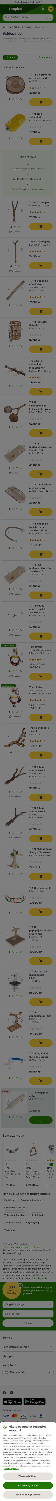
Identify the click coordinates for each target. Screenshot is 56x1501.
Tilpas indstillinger (28, 1476)
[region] (28, 1461)
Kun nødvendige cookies (28, 1494)
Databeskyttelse (11, 1468)
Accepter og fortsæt (28, 1485)
